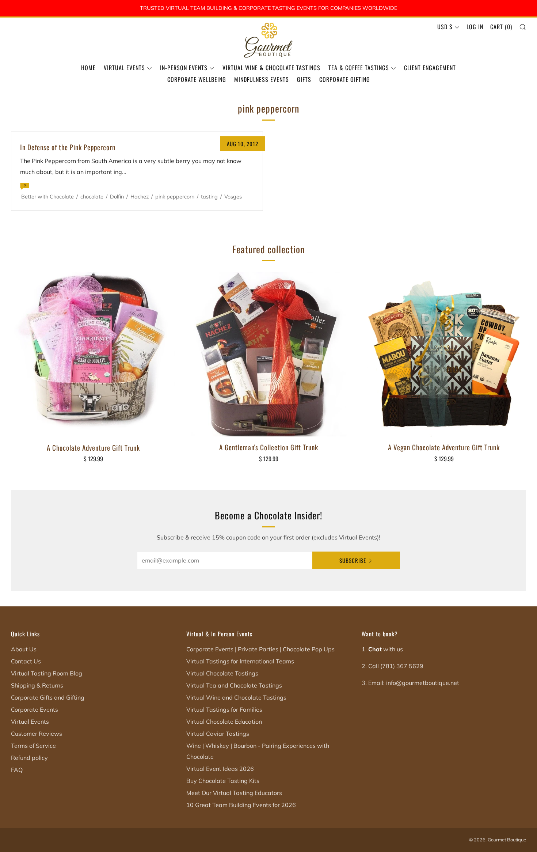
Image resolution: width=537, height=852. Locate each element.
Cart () (501, 26)
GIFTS (304, 79)
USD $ (445, 26)
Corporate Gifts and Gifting (47, 697)
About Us (24, 649)
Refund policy (29, 757)
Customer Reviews (36, 733)
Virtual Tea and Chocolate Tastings (234, 685)
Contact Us (26, 661)
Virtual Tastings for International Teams (240, 661)
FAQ (17, 769)
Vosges (233, 196)
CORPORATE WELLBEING (196, 79)
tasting (209, 196)
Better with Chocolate (47, 196)
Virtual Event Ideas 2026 (220, 768)
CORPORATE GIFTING (344, 79)
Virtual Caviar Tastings (217, 733)
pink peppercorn (174, 196)
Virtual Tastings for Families (224, 709)
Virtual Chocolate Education (224, 721)
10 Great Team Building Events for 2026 (241, 805)
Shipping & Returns (37, 685)
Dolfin (117, 196)
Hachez (139, 196)
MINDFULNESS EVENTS (261, 79)
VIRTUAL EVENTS (124, 67)
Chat (375, 649)
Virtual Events (30, 721)
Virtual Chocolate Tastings (222, 673)
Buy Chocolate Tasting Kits (222, 780)
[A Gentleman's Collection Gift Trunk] (268, 354)
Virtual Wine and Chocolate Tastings (236, 697)
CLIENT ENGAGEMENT (430, 67)
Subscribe (352, 560)
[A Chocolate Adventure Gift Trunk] (93, 354)
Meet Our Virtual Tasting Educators (234, 792)
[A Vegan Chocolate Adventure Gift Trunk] (444, 354)
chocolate (91, 196)
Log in (474, 26)
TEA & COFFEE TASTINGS (358, 67)
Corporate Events (34, 709)
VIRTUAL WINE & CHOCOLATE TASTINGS (271, 67)
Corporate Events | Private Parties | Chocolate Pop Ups (260, 649)
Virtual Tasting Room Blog (46, 673)
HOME (88, 67)
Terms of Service (33, 745)
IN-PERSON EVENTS (183, 67)
